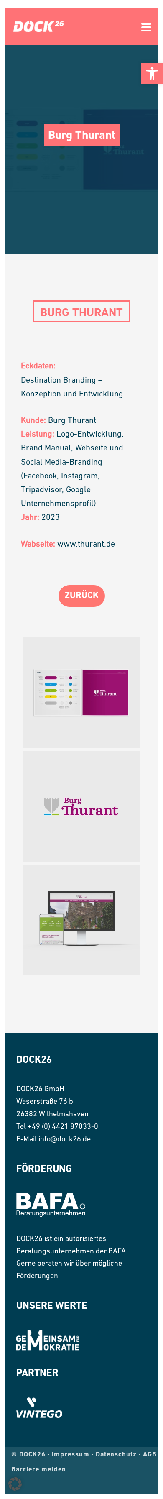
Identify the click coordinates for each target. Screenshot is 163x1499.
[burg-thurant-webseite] (81, 920)
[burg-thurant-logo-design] (81, 806)
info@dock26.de (64, 1139)
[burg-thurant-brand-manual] (81, 692)
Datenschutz (116, 1454)
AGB (150, 1454)
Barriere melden (38, 1469)
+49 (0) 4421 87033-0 (63, 1127)
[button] (152, 73)
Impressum (70, 1454)
